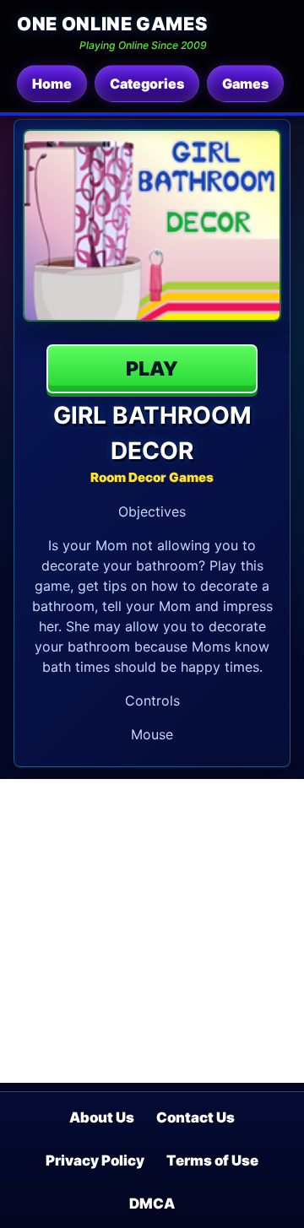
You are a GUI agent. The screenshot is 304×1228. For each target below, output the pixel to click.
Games (245, 83)
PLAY (152, 369)
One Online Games (112, 24)
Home (52, 83)
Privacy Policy (95, 1160)
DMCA (152, 1203)
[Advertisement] (152, 931)
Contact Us (195, 1117)
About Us (101, 1117)
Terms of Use (212, 1160)
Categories (147, 83)
